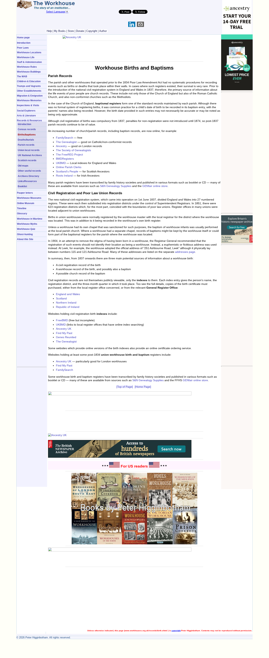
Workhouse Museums (29, 198)
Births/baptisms (27, 134)
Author (103, 30)
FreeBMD (62, 320)
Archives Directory (28, 176)
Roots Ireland (64, 175)
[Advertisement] (237, 153)
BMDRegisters (65, 158)
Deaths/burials (26, 139)
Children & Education (29, 81)
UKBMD (61, 163)
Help (49, 30)
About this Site (25, 239)
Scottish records (27, 160)
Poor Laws (23, 47)
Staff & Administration (29, 62)
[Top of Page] (124, 386)
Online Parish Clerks (68, 167)
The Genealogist (66, 142)
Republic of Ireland (67, 306)
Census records (27, 129)
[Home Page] (143, 386)
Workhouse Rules (27, 66)
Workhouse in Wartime (29, 218)
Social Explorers (26, 110)
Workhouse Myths (27, 224)
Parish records (26, 145)
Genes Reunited (66, 337)
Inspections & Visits (28, 105)
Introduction (23, 42)
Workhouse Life (25, 57)
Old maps (23, 165)
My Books (60, 30)
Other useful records (29, 170)
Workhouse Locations (29, 52)
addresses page (185, 251)
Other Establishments (29, 90)
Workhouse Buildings (29, 71)
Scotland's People (67, 171)
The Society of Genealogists (73, 150)
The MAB (22, 76)
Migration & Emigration (30, 95)
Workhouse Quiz (26, 229)
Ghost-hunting (25, 234)
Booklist (22, 186)
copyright (176, 630)
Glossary (22, 213)
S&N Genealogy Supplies (115, 186)
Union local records (29, 150)
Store (71, 30)
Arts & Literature (26, 115)
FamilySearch (64, 137)
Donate (80, 30)
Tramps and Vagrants (29, 86)
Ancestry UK (63, 328)
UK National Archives (30, 155)
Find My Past (64, 333)
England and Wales (68, 294)
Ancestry (61, 146)
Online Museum (25, 203)
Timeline (21, 208)
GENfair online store (155, 186)
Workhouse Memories (29, 100)
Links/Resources (27, 181)
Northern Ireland (66, 302)
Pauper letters (25, 192)
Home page (23, 37)
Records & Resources (29, 120)
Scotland (61, 298)
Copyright (91, 30)
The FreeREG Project (69, 154)
